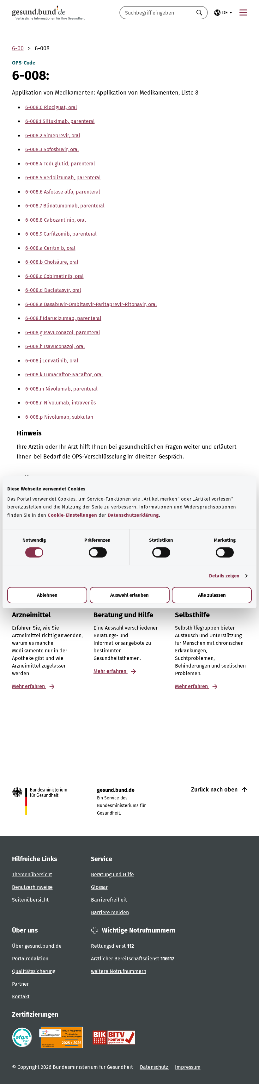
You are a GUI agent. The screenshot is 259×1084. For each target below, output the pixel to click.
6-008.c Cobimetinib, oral (54, 276)
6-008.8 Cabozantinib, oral (55, 220)
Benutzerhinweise (32, 887)
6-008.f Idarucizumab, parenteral (63, 318)
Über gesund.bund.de (37, 946)
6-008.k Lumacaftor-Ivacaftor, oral (64, 375)
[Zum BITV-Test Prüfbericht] (114, 1037)
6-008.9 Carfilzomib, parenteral (61, 234)
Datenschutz (154, 1067)
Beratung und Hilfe (112, 875)
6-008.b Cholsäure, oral (51, 262)
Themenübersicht (32, 875)
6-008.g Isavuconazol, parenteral (62, 333)
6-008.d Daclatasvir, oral (53, 290)
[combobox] (155, 12)
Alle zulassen (212, 595)
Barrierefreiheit (109, 900)
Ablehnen (47, 595)
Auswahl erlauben (129, 595)
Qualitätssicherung (33, 971)
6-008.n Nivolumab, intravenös (60, 403)
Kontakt (21, 997)
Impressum (188, 1067)
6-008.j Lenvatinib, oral (51, 361)
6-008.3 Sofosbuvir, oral (52, 149)
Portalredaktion (30, 959)
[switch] (98, 552)
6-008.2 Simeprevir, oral (52, 135)
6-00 (18, 48)
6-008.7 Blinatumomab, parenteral (65, 206)
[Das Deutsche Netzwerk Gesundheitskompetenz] (62, 1037)
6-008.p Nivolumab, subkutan (59, 417)
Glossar (99, 887)
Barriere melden (110, 912)
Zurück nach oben (215, 789)
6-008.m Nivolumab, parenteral (61, 389)
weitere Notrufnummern (118, 971)
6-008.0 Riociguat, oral (51, 107)
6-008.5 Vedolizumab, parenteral (63, 178)
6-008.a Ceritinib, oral (50, 248)
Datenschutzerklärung (133, 515)
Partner (20, 984)
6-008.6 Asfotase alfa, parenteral (62, 192)
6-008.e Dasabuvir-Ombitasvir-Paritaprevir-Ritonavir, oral (91, 304)
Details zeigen (224, 576)
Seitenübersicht (30, 900)
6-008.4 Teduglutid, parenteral (60, 164)
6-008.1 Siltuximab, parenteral (60, 121)
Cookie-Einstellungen (72, 515)
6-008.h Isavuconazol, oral (55, 346)
